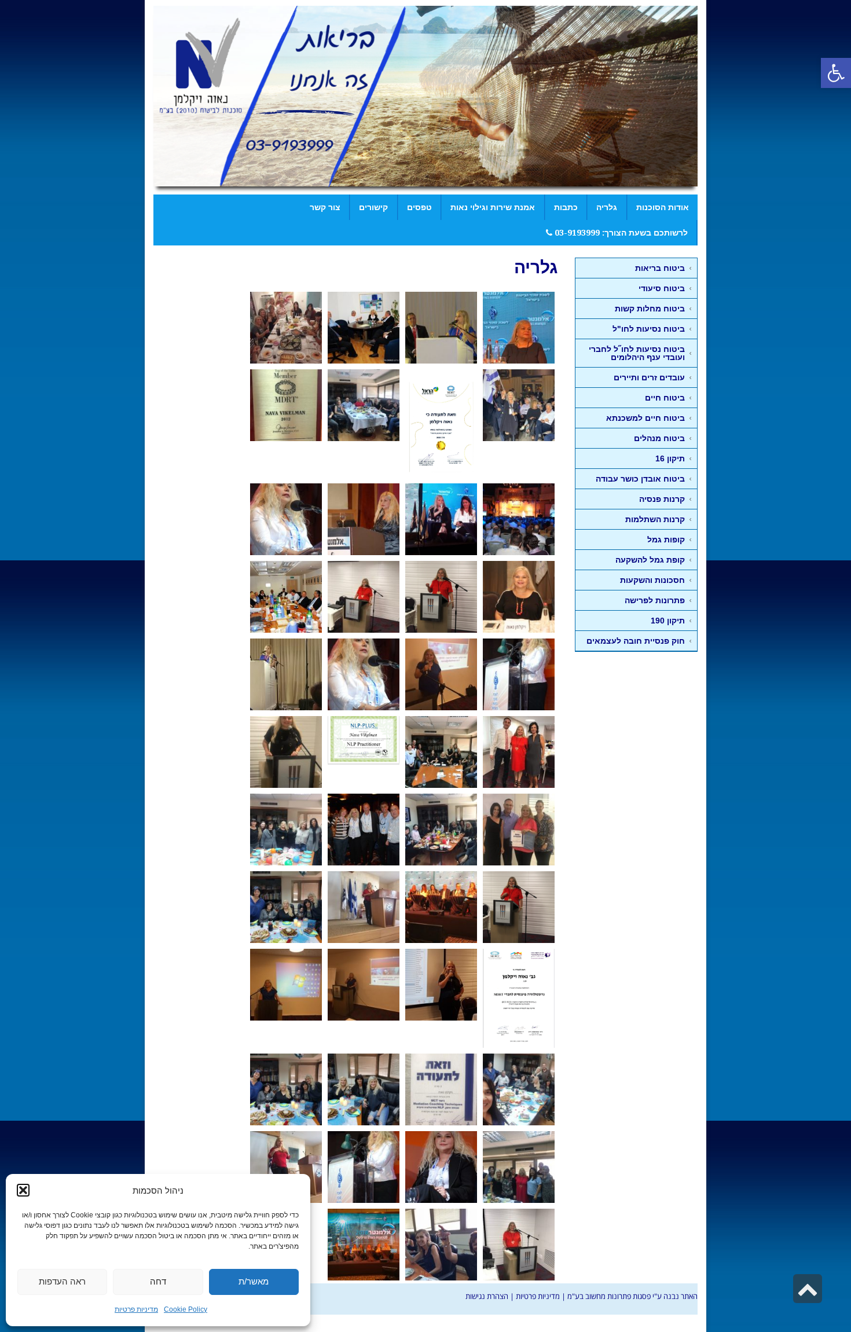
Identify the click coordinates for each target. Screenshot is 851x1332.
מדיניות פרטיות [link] (136, 1309)
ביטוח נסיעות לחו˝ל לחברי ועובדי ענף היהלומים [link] (637, 353)
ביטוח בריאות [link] (660, 268)
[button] (23, 1190)
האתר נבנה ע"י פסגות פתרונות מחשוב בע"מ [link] (632, 1296)
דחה (158, 1281)
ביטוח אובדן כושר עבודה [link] (640, 478)
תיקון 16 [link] (670, 458)
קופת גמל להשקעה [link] (650, 559)
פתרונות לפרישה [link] (655, 600)
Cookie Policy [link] (185, 1309)
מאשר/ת (254, 1281)
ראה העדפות (62, 1281)
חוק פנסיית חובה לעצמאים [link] (635, 640)
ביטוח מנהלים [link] (659, 438)
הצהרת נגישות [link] (486, 1296)
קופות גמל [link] (666, 539)
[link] (836, 73)
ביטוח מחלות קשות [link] (650, 308)
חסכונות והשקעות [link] (652, 580)
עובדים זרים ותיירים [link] (649, 377)
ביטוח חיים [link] (665, 397)
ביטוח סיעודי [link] (662, 288)
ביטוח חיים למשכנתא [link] (645, 418)
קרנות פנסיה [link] (662, 499)
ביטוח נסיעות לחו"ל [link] (648, 328)
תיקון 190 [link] (668, 620)
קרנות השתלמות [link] (655, 519)
